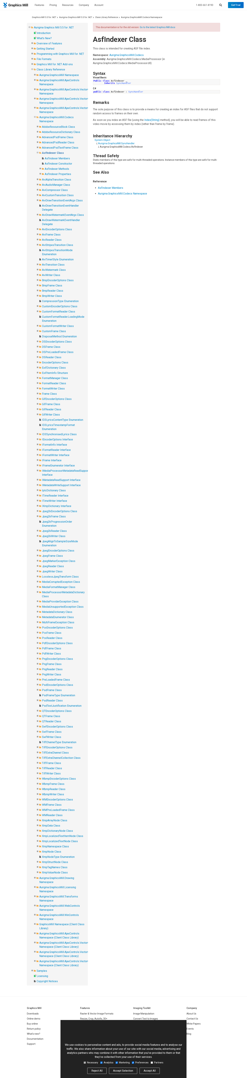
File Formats (44, 59)
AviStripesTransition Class (57, 245)
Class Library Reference (106, 17)
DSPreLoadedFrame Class (57, 352)
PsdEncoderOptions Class (57, 685)
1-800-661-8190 (204, 5)
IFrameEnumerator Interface (58, 465)
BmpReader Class (52, 290)
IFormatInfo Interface (54, 444)
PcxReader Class (52, 638)
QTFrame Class (51, 716)
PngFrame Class (51, 664)
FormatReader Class (54, 383)
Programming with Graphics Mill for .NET (60, 53)
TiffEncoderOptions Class (57, 747)
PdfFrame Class (51, 648)
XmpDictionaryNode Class (57, 830)
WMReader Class (52, 815)
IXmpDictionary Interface (56, 506)
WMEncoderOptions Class (57, 799)
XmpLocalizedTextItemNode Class (62, 836)
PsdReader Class (52, 700)
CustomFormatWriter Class (58, 326)
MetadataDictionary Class (57, 612)
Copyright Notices (47, 981)
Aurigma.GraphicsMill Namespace (59, 75)
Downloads (33, 1013)
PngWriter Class (51, 674)
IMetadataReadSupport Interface (61, 480)
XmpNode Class (51, 851)
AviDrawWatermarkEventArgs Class (63, 215)
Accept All (150, 1070)
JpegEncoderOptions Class (58, 550)
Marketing (124, 1062)
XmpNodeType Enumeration (58, 856)
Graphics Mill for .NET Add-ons (55, 64)
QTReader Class (51, 721)
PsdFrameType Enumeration (58, 695)
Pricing (53, 5)
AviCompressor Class (55, 190)
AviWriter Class (51, 275)
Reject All (96, 1070)
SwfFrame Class (51, 731)
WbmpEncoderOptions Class (59, 778)
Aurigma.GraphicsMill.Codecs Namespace (141, 17)
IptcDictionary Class (54, 490)
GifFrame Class (51, 404)
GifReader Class (51, 409)
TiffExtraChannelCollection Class (61, 757)
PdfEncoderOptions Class (57, 643)
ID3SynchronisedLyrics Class (59, 434)
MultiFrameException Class (58, 622)
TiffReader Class (52, 768)
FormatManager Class (55, 378)
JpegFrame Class (52, 555)
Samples (42, 970)
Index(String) (151, 120)
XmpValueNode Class (55, 872)
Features (39, 5)
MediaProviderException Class (60, 601)
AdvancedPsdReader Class (58, 142)
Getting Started (45, 48)
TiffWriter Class (51, 773)
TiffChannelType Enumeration (59, 742)
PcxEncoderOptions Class (57, 627)
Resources (67, 5)
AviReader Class (51, 239)
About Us (191, 1013)
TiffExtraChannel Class (55, 752)
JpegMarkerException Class (58, 561)
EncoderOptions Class (55, 362)
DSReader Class (51, 357)
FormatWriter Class (53, 388)
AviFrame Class (51, 234)
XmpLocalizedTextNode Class (60, 841)
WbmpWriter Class (53, 794)
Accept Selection (123, 1070)
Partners (158, 1062)
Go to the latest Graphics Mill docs (157, 27)
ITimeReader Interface (55, 495)
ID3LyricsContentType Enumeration (62, 419)
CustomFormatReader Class (58, 311)
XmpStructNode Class (55, 862)
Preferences (142, 1062)
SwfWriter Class (51, 737)
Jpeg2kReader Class (54, 531)
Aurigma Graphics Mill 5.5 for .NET (75, 17)
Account (98, 5)
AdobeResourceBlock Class (58, 126)
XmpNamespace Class (55, 846)
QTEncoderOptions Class (57, 711)
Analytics (108, 1062)
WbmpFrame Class (53, 784)
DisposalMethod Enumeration (59, 336)
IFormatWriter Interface (55, 455)
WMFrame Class (51, 804)
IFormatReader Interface (56, 450)
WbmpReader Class (53, 789)
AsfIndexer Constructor (58, 163)
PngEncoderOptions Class (57, 658)
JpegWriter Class (52, 571)
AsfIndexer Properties (58, 174)
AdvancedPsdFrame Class (57, 137)
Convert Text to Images (145, 1018)
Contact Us (192, 1018)
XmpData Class (51, 825)
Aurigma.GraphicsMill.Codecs (126, 55)
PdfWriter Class (51, 653)
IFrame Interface (51, 460)
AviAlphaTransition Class (56, 179)
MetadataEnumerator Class (58, 617)
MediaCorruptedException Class (61, 581)
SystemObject (102, 140)
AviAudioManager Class (56, 184)
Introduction (44, 33)
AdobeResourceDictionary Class (61, 132)
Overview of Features (49, 43)
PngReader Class (52, 669)
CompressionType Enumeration (60, 301)
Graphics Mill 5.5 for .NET (44, 17)
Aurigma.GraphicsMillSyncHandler (116, 143)
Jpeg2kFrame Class (54, 516)
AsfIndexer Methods (57, 168)
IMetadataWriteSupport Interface (61, 485)
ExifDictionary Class (54, 367)
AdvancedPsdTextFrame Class (60, 147)
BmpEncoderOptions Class (58, 280)
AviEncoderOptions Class (57, 229)
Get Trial (235, 5)
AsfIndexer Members (57, 158)
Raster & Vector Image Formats (96, 1013)
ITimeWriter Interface (54, 500)
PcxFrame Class (51, 632)
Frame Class (49, 393)
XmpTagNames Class (54, 867)
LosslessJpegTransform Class (60, 576)
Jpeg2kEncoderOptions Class (59, 511)
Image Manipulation (143, 1013)
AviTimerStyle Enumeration (58, 259)
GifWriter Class (51, 414)
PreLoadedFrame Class (56, 679)
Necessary (92, 1062)
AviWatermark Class (54, 269)
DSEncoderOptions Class (57, 341)
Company (84, 5)
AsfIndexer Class (53, 152)
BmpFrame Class (52, 285)
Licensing (42, 976)
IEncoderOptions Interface (57, 439)
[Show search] (221, 5)
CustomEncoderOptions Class (59, 306)
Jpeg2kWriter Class (53, 536)
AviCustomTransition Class (58, 195)
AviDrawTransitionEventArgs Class (62, 200)
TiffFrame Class (51, 763)
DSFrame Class (51, 346)
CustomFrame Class (54, 331)
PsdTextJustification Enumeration (61, 705)
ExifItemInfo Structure (55, 373)
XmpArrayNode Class (54, 820)
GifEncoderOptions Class (57, 399)
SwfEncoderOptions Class (57, 726)
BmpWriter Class (52, 296)
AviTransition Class (53, 264)
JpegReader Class (53, 566)
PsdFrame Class (52, 690)
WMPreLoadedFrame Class (58, 810)
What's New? (44, 38)
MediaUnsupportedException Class (63, 606)
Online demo (33, 1018)
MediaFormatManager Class (58, 587)
